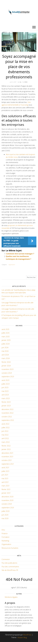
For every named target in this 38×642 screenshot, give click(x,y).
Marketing (5, 541)
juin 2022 (5, 431)
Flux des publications (9, 563)
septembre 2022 (8, 420)
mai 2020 (5, 518)
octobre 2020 (7, 504)
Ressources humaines (10, 548)
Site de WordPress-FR (10, 570)
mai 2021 (5, 478)
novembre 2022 (7, 413)
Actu (3, 530)
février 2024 (6, 362)
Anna (25, 82)
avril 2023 (5, 395)
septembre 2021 (8, 464)
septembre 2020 (8, 507)
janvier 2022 (6, 449)
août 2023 (5, 380)
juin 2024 (5, 347)
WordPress (27, 635)
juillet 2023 (6, 384)
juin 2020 (5, 515)
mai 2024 (5, 351)
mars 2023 (6, 398)
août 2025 (5, 329)
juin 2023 (5, 387)
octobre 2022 (7, 416)
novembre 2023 (7, 369)
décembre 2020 (7, 496)
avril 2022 (5, 438)
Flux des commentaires (10, 566)
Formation (5, 537)
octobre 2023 (7, 373)
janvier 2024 (6, 366)
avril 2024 (5, 355)
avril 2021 (5, 482)
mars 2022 (6, 442)
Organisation (11, 264)
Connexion (6, 559)
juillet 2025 (6, 333)
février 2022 (6, 446)
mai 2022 (5, 435)
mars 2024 (6, 358)
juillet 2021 (6, 471)
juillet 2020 (6, 511)
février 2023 (6, 402)
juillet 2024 (6, 344)
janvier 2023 (6, 406)
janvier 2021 (6, 493)
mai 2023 (5, 391)
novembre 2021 (7, 456)
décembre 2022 (7, 409)
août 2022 (5, 424)
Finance (4, 533)
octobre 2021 (7, 460)
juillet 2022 (6, 427)
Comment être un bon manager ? (20, 254)
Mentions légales (11, 597)
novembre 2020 (7, 500)
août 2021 (5, 467)
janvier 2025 (6, 340)
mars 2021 (6, 486)
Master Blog (22, 637)
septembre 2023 (8, 376)
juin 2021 (5, 475)
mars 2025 (6, 336)
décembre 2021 (7, 453)
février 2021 (6, 489)
